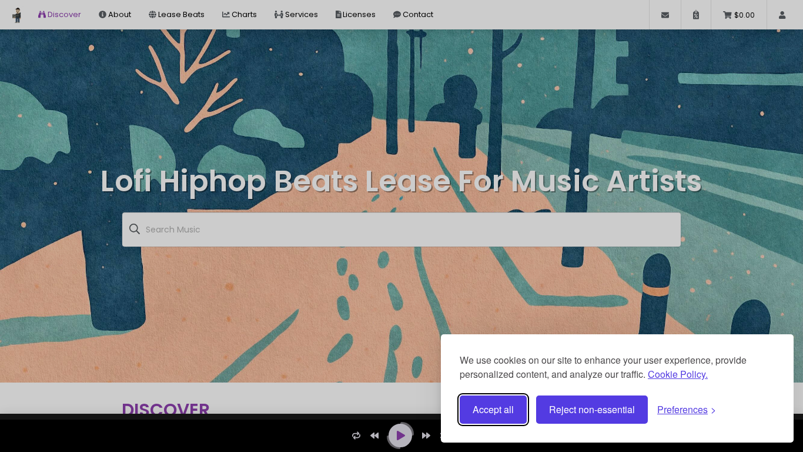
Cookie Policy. (678, 374)
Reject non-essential (592, 409)
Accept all (493, 409)
